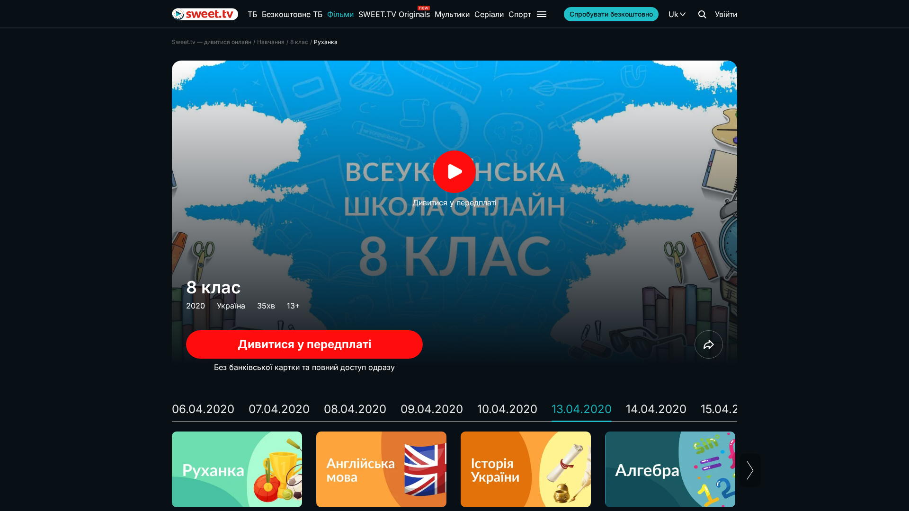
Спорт (519, 14)
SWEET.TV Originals (394, 14)
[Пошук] (702, 14)
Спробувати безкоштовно (611, 14)
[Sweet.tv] (205, 14)
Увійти (726, 14)
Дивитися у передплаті (305, 344)
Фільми (340, 14)
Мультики (452, 14)
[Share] (709, 344)
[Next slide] (750, 470)
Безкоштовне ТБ (292, 14)
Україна (231, 305)
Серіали (489, 14)
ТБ (252, 14)
